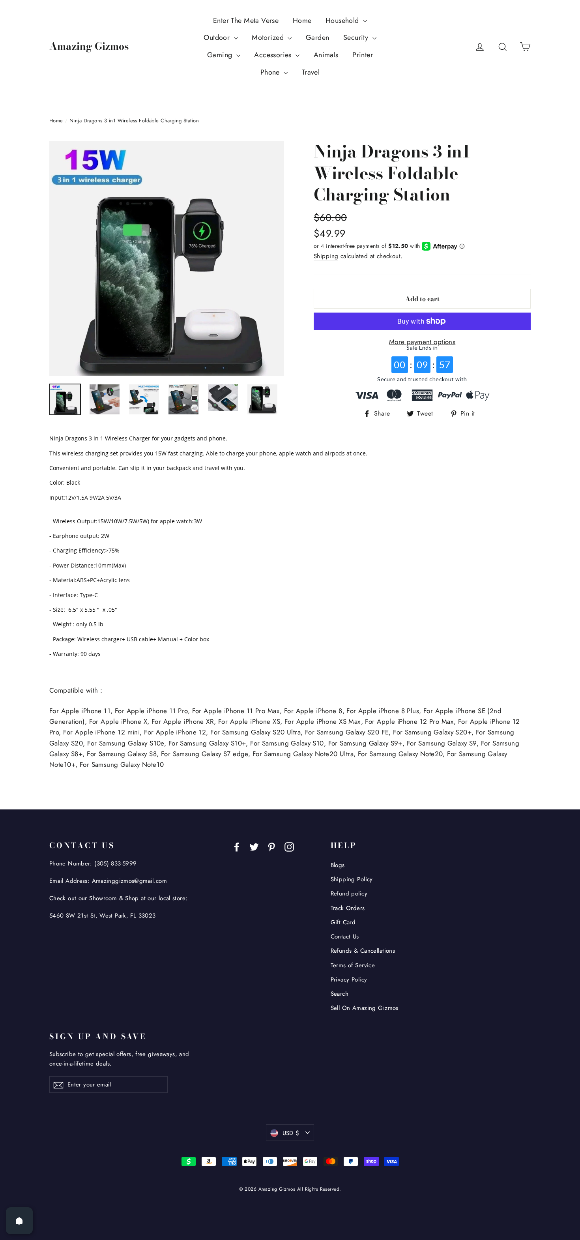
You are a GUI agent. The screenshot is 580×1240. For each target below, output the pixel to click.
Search (340, 993)
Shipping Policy (352, 879)
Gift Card (343, 922)
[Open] (19, 1220)
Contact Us (345, 936)
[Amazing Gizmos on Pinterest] (271, 846)
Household (343, 20)
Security (356, 37)
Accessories (274, 55)
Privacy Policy (349, 979)
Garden (317, 37)
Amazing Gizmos (89, 46)
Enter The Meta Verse (246, 20)
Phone (271, 72)
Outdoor (218, 37)
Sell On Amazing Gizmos (365, 1008)
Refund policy (349, 893)
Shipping (326, 256)
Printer (362, 55)
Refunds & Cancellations (363, 950)
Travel (311, 72)
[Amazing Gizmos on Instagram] (289, 846)
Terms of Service (353, 965)
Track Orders (348, 908)
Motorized (269, 37)
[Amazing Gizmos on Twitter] (254, 846)
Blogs (338, 865)
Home (302, 20)
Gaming (220, 55)
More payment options (422, 342)
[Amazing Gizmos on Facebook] (236, 846)
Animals (326, 55)
